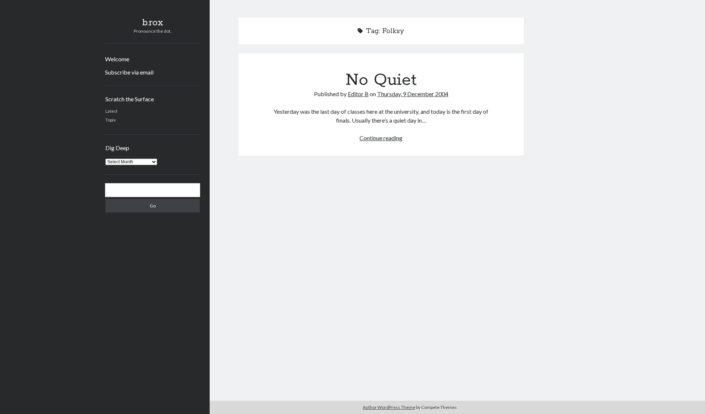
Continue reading (380, 137)
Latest (111, 111)
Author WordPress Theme (389, 407)
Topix (110, 120)
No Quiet (381, 80)
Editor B (358, 93)
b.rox (152, 23)
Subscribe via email (129, 72)
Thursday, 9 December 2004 (412, 93)
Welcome (117, 58)
